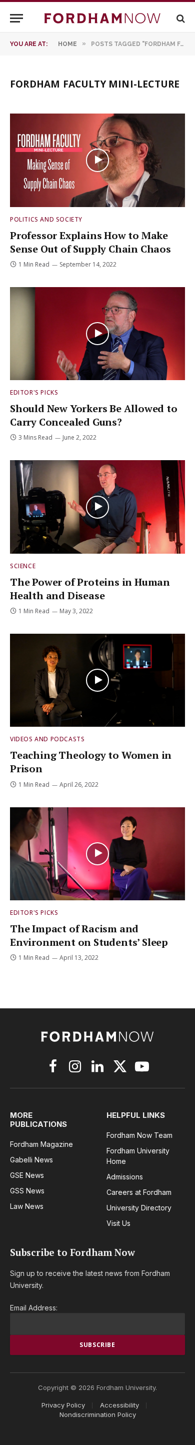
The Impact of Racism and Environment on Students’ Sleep (89, 935)
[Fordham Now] (102, 18)
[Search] (179, 18)
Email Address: (34, 1307)
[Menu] (16, 18)
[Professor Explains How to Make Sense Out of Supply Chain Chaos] (97, 160)
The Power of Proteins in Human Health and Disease (90, 588)
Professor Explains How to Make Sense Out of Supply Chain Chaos (90, 242)
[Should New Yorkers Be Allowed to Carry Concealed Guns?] (97, 333)
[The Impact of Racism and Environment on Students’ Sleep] (97, 853)
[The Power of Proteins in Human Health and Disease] (97, 506)
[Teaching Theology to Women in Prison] (97, 680)
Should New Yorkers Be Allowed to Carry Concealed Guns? (94, 415)
